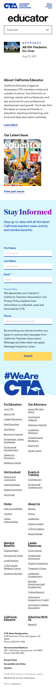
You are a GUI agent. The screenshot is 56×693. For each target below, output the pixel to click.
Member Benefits (9, 544)
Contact (8, 514)
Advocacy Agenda (37, 425)
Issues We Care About (36, 410)
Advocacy (32, 43)
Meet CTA (9, 414)
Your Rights (9, 429)
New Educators (11, 424)
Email (8, 275)
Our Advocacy (37, 404)
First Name (10, 248)
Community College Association (38, 606)
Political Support (36, 592)
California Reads (12, 485)
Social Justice (35, 451)
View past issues (14, 191)
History (31, 514)
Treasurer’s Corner (37, 568)
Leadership (33, 519)
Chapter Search (36, 524)
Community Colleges (34, 418)
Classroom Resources (9, 456)
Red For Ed (33, 446)
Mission (32, 509)
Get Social (9, 495)
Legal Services (11, 561)
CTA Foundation (36, 529)
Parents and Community (10, 478)
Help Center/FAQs (13, 509)
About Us (34, 504)
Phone (7, 316)
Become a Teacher (13, 434)
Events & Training (33, 473)
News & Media (35, 534)
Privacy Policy (10, 289)
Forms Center (35, 551)
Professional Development (11, 448)
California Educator (10, 618)
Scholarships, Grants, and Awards (14, 441)
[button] (46, 5)
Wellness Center (12, 463)
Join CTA (8, 409)
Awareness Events (13, 490)
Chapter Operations (38, 563)
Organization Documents (34, 557)
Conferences (34, 480)
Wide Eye (16, 684)
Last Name (10, 261)
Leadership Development (35, 575)
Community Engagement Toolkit (38, 598)
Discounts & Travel (13, 556)
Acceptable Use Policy (15, 664)
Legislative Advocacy (33, 431)
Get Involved (12, 472)
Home (8, 504)
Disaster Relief (11, 551)
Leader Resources (13, 419)
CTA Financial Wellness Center (12, 567)
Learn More (11, 125)
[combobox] (28, 29)
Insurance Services (13, 574)
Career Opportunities (11, 520)
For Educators (13, 404)
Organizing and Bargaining (35, 439)
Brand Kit (32, 625)
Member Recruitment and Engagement (36, 584)
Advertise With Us (38, 618)
